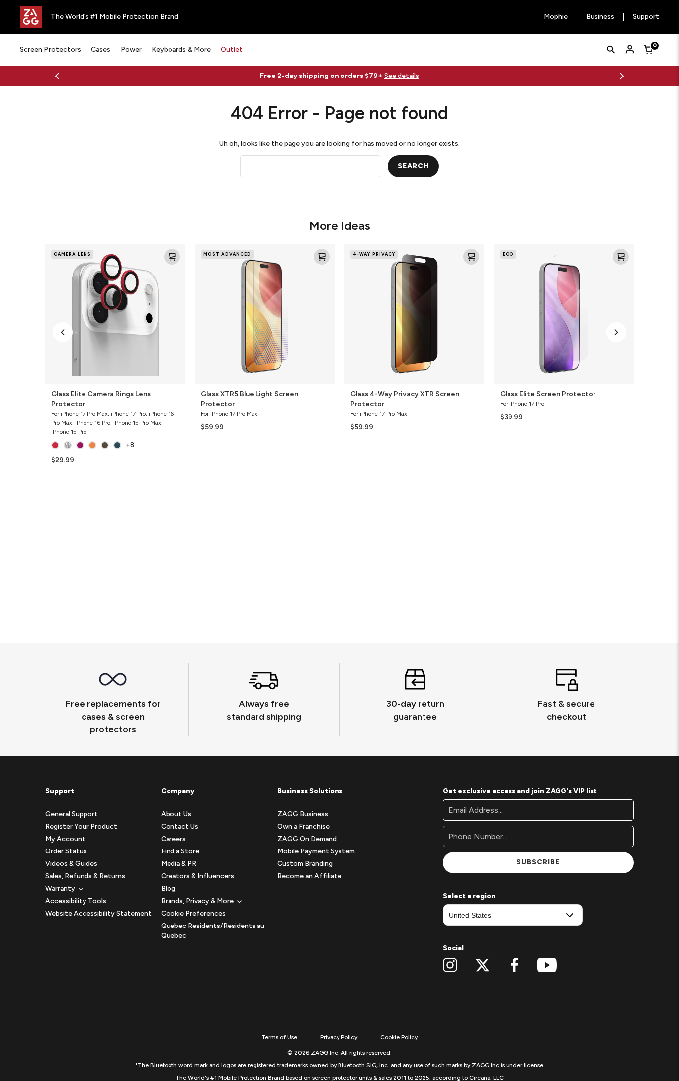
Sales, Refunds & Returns (85, 876)
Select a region (469, 896)
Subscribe (538, 862)
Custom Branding (305, 863)
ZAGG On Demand (307, 839)
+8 (130, 445)
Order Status (66, 851)
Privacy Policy (338, 1037)
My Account (65, 839)
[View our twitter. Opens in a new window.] (482, 965)
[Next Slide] (622, 76)
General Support (71, 814)
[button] (63, 332)
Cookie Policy (399, 1037)
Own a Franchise (303, 826)
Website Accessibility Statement (98, 913)
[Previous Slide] (57, 76)
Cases (100, 49)
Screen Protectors (50, 49)
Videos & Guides (71, 863)
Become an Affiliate (309, 876)
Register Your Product (81, 826)
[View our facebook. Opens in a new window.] (515, 965)
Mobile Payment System (316, 851)
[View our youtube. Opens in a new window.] (547, 965)
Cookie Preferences (193, 913)
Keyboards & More (181, 49)
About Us (176, 814)
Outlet (232, 49)
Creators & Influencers (197, 876)
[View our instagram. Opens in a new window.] (450, 965)
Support (646, 17)
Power (131, 49)
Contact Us (179, 826)
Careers (173, 839)
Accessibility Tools (75, 901)
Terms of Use (279, 1037)
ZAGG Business (302, 814)
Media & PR (178, 863)
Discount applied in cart (480, 76)
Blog (168, 888)
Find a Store (180, 851)
